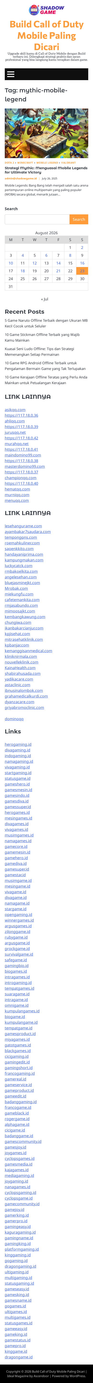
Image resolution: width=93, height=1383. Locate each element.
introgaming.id (18, 982)
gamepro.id (15, 1345)
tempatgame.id (18, 1028)
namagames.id (18, 840)
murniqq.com (17, 494)
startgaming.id (18, 772)
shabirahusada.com (23, 673)
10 (11, 263)
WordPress (77, 1376)
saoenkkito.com (19, 548)
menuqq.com (17, 500)
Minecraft (25, 162)
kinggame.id (16, 1351)
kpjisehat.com (17, 633)
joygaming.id (16, 1181)
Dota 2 (9, 162)
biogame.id (15, 1016)
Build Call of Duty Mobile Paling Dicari (47, 35)
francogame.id (18, 1107)
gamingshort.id (19, 1067)
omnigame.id (17, 1005)
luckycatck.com (18, 565)
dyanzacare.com (19, 701)
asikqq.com (15, 409)
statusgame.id (18, 778)
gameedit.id (15, 1096)
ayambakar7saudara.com (28, 531)
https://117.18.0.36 (21, 415)
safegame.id (16, 959)
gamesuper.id (17, 869)
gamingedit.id (17, 1062)
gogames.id (15, 1306)
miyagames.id (17, 1039)
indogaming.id (18, 755)
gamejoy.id (14, 1209)
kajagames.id (17, 1169)
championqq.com (20, 477)
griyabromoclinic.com (24, 707)
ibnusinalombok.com (24, 690)
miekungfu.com (19, 594)
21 (58, 270)
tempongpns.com (21, 537)
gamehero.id (16, 857)
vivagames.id (16, 829)
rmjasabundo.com (21, 605)
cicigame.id (15, 1130)
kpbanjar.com (17, 645)
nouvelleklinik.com (21, 662)
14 (58, 263)
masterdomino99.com (25, 466)
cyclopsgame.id (19, 1198)
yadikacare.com (19, 679)
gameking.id (16, 1334)
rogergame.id (17, 1118)
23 (82, 270)
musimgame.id (18, 880)
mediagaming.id (19, 1175)
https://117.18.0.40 (21, 483)
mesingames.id (18, 818)
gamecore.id (16, 846)
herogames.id (17, 812)
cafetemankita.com (22, 599)
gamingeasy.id (18, 1226)
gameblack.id (17, 1113)
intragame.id (16, 999)
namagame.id (17, 903)
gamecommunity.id (22, 1203)
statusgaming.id (19, 1283)
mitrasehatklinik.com (24, 639)
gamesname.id (18, 1300)
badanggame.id (19, 1135)
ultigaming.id (17, 1272)
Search (11, 208)
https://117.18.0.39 (21, 426)
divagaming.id (17, 750)
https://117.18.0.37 (21, 472)
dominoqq (14, 718)
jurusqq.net (15, 432)
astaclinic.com (17, 684)
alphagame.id (17, 1124)
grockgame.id (17, 948)
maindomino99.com (23, 455)
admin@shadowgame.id (21, 178)
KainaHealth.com (20, 667)
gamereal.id (15, 1079)
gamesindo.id (17, 795)
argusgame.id (17, 942)
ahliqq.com (15, 421)
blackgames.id (18, 1050)
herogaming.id (18, 744)
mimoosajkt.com (20, 611)
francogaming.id (20, 1073)
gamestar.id (15, 874)
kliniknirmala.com (21, 656)
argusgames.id (18, 925)
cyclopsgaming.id (20, 1192)
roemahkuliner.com (22, 543)
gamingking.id (18, 1243)
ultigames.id (16, 1311)
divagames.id (17, 823)
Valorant (68, 162)
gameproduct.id (19, 1090)
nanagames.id (17, 1186)
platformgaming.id (22, 1249)
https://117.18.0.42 (21, 438)
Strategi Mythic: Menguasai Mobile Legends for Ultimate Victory (46, 170)
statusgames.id (18, 1323)
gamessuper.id (18, 806)
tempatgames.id (19, 988)
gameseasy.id (17, 1289)
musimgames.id (19, 835)
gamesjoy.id (15, 1147)
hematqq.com (17, 489)
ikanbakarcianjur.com (24, 628)
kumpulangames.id (22, 1011)
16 (82, 263)
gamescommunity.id (23, 1141)
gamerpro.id (16, 1220)
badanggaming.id (21, 1101)
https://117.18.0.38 (21, 460)
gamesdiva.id (17, 801)
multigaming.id (18, 1277)
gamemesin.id (17, 852)
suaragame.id (17, 994)
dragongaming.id (20, 1266)
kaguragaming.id (20, 1232)
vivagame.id (15, 891)
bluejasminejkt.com (22, 582)
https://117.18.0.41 (21, 449)
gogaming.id (16, 1260)
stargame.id (15, 908)
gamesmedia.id (18, 1164)
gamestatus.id (18, 1340)
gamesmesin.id (18, 789)
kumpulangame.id (21, 1022)
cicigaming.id (17, 1056)
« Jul (44, 299)
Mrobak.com (16, 588)
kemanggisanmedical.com (28, 650)
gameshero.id (17, 784)
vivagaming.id (17, 767)
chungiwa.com (18, 622)
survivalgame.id (19, 954)
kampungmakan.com (24, 560)
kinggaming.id (18, 1254)
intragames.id (17, 977)
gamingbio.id (17, 965)
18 (23, 270)
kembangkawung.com (25, 616)
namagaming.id (19, 761)
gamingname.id (19, 1237)
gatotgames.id (18, 1045)
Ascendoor (41, 1376)
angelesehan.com (21, 577)
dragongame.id (19, 1357)
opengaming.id (18, 914)
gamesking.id (17, 1294)
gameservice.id (18, 1084)
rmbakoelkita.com (21, 571)
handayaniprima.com (24, 554)
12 (34, 263)
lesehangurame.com (23, 526)
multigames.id (18, 1317)
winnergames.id (19, 920)
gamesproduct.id (20, 1033)
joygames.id (15, 1152)
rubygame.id (16, 937)
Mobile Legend (47, 162)
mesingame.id (17, 886)
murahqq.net (17, 443)
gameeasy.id (16, 1328)
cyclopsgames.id (20, 1158)
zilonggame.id (17, 931)
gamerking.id (17, 1215)
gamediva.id (16, 863)
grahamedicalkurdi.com (26, 696)
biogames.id (16, 971)
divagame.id (16, 897)
